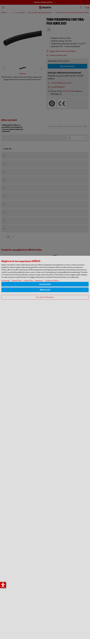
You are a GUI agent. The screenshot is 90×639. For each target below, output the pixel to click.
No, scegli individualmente (45, 297)
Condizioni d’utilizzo (52, 280)
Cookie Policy (28, 280)
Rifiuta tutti (45, 290)
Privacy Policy (16, 280)
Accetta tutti (45, 284)
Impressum (39, 280)
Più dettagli (5, 280)
